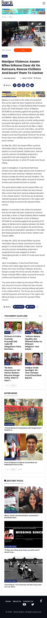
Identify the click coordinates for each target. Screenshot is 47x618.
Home (8, 601)
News (5, 56)
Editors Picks (10, 512)
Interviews (9, 424)
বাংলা (23, 50)
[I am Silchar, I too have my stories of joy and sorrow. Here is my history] (23, 569)
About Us (17, 601)
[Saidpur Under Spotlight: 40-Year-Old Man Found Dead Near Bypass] (34, 359)
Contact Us (28, 601)
